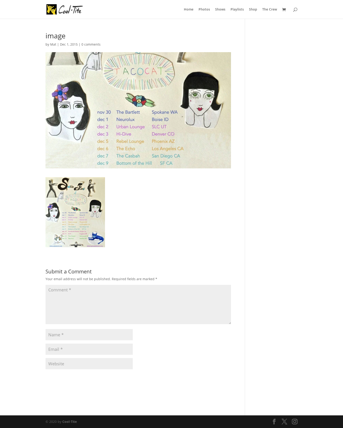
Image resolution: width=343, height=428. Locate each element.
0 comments (91, 44)
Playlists (237, 9)
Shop (253, 9)
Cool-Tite (69, 421)
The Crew (269, 9)
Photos (204, 9)
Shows (220, 9)
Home (188, 9)
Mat (53, 44)
